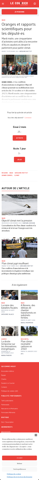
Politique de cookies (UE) (9, 391)
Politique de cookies (14, 474)
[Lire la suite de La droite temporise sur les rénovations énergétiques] (9, 331)
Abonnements (6, 432)
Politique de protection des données (19, 477)
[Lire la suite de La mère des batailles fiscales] (9, 295)
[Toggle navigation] (3, 3)
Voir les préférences (19, 469)
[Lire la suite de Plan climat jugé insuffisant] (19, 247)
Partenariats (5, 405)
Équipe (3, 375)
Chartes (3, 379)
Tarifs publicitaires (7, 401)
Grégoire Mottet (21, 173)
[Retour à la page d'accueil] (19, 3)
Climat (16, 175)
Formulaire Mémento (8, 412)
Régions (5, 173)
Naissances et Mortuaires (9, 409)
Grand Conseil (7, 175)
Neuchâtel (25, 339)
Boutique (5, 417)
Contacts (4, 387)
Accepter (19, 458)
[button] (36, 435)
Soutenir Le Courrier (8, 383)
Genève (4, 339)
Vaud (3, 20)
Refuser (19, 463)
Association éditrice (7, 371)
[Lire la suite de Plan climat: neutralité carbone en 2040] (29, 331)
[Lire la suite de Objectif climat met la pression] (19, 204)
